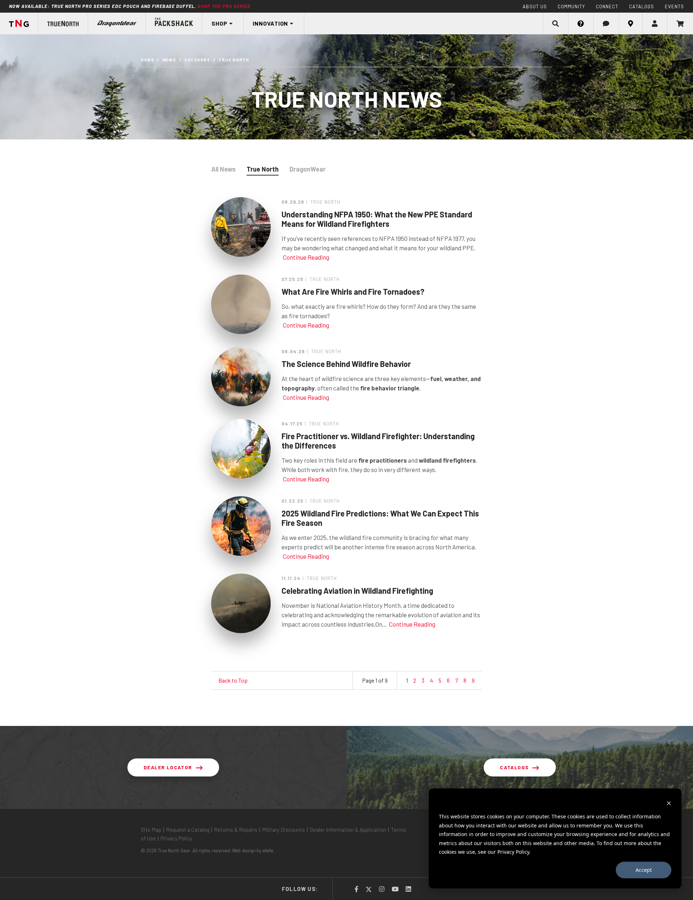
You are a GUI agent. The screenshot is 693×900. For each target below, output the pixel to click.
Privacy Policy (176, 838)
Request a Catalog (187, 829)
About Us (534, 6)
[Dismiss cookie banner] (668, 803)
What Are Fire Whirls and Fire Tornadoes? (353, 291)
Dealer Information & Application (348, 829)
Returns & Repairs (235, 829)
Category (197, 59)
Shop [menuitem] (219, 23)
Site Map (151, 829)
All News (223, 169)
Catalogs (641, 6)
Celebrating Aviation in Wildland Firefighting (357, 590)
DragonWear (307, 169)
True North (263, 169)
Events (674, 6)
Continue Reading (306, 257)
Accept (644, 869)
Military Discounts (283, 829)
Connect (607, 6)
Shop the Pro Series (224, 6)
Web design (244, 850)
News (169, 59)
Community (571, 6)
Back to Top (233, 680)
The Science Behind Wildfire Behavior (346, 363)
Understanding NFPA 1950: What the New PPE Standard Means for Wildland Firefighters (377, 218)
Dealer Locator (168, 767)
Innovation (270, 23)
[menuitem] (19, 23)
